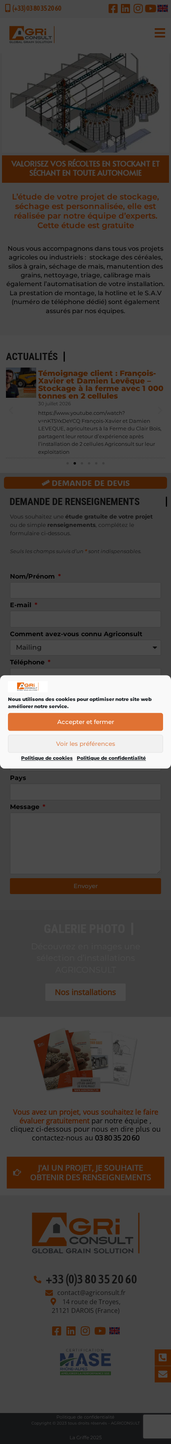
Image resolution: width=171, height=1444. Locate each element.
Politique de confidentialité (111, 758)
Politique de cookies (47, 758)
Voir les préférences (85, 743)
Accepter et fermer (85, 722)
